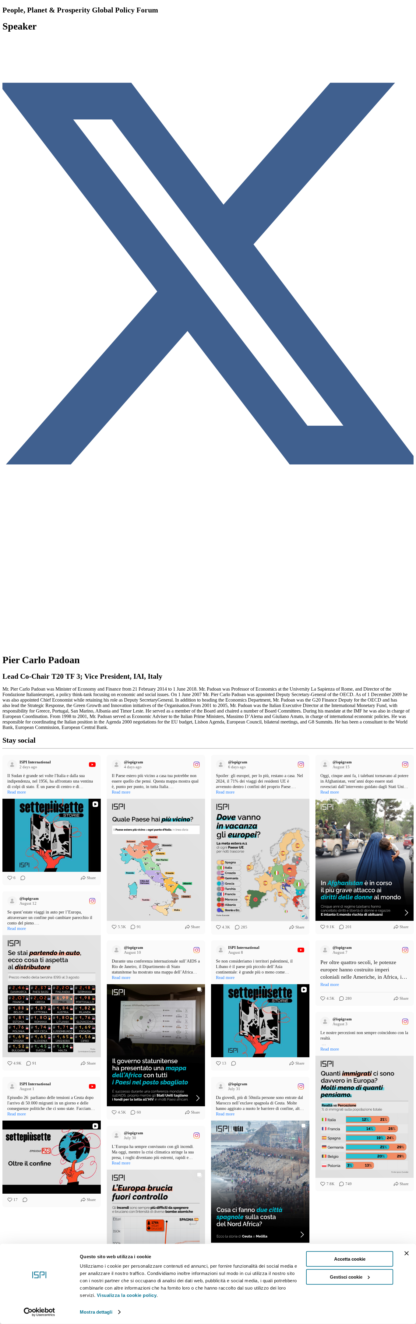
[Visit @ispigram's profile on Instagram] (118, 764)
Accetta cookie (349, 1259)
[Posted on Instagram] (196, 764)
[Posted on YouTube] (92, 764)
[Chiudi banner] (406, 1253)
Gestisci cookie (346, 1276)
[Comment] (21, 877)
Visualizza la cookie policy (127, 1295)
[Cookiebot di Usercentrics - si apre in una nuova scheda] (39, 1312)
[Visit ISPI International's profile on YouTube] (13, 764)
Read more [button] (16, 792)
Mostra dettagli (96, 1312)
